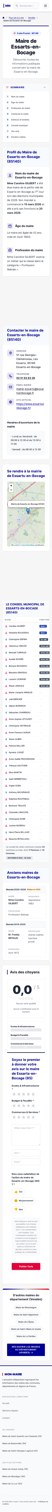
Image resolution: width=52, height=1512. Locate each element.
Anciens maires (16, 137)
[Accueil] (3, 18)
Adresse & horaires (18, 119)
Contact (6, 1418)
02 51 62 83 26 (25, 378)
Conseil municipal (17, 125)
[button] (28, 511)
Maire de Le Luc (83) (12, 1483)
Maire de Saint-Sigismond (26, 1314)
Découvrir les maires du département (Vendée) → (26, 1350)
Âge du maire (15, 102)
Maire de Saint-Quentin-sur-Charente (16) (22, 1436)
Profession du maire (18, 108)
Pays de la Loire (16, 17)
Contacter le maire (17, 114)
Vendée (31, 17)
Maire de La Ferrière (26, 1336)
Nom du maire (15, 96)
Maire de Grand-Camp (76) (15, 1469)
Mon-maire (13, 1374)
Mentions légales (10, 1410)
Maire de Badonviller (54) (14, 1443)
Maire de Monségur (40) (13, 1476)
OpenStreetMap (28, 545)
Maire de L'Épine (26, 1322)
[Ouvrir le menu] (45, 6)
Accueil (5, 1403)
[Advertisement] (26, 300)
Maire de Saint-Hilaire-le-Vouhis (26, 1329)
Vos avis (13, 131)
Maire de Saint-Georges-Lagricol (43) (20, 1450)
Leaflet (16, 545)
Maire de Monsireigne (26, 1307)
